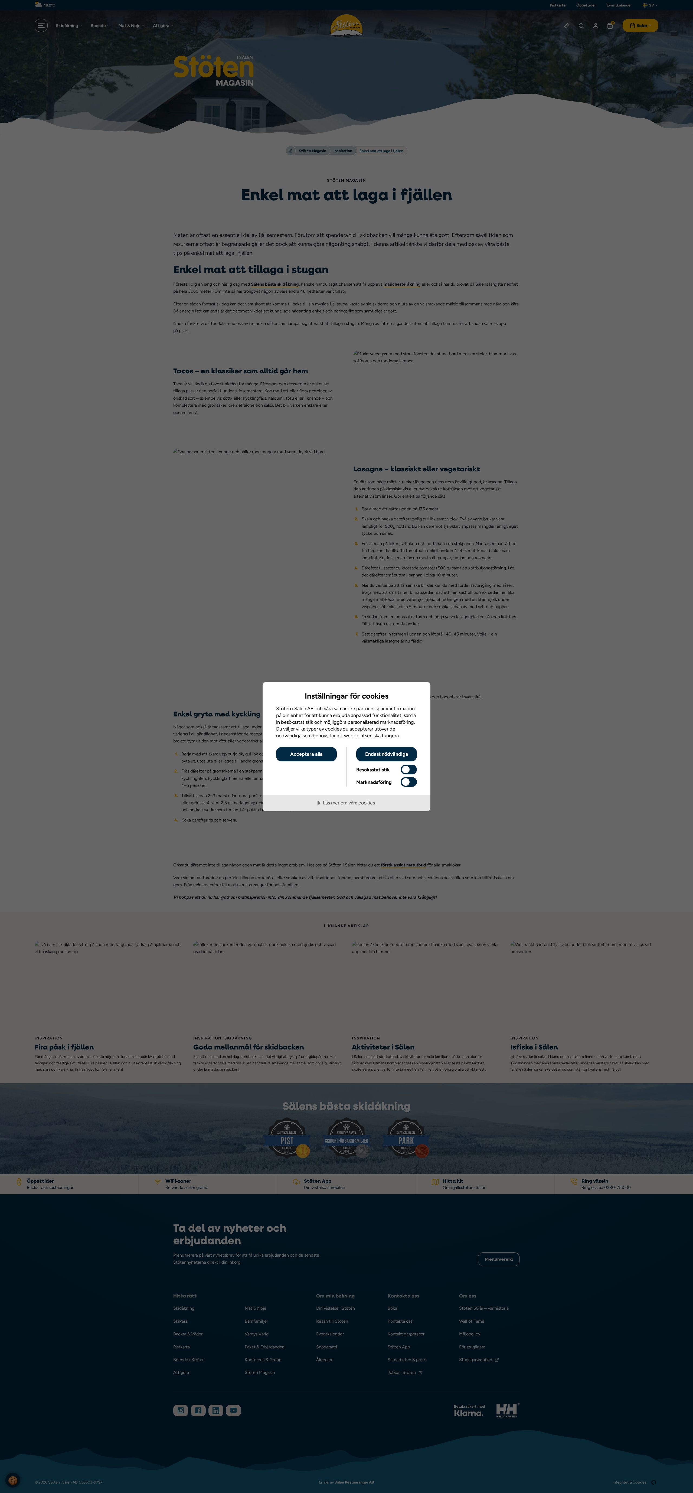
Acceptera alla (306, 754)
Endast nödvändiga (386, 754)
